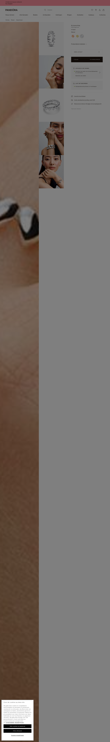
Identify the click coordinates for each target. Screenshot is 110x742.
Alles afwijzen (17, 731)
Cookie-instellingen (17, 735)
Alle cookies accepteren (17, 726)
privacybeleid (10, 722)
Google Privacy (19, 722)
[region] (17, 720)
